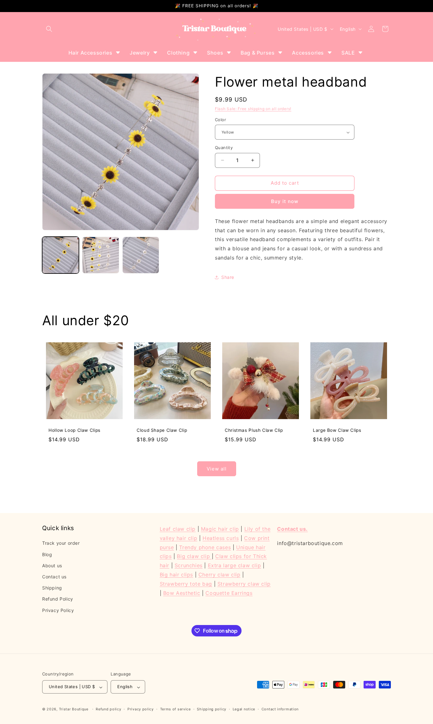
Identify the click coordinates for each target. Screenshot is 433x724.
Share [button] (227, 277)
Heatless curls (221, 538)
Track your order (61, 543)
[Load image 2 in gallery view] (100, 255)
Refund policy (108, 709)
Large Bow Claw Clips (337, 430)
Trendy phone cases (205, 547)
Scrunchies (189, 565)
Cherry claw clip (219, 574)
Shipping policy (211, 709)
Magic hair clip (220, 529)
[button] (49, 29)
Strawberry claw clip (244, 583)
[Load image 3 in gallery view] (140, 255)
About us (52, 565)
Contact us (54, 576)
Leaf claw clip (178, 529)
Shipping (52, 587)
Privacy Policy (58, 610)
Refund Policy (57, 599)
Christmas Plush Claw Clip (254, 430)
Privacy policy (140, 709)
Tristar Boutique (73, 709)
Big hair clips (176, 574)
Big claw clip (194, 556)
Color (220, 119)
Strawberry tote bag (186, 583)
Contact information (280, 709)
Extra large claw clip (234, 565)
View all (217, 468)
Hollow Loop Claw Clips (74, 430)
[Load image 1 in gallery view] (60, 255)
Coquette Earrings (228, 592)
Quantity (224, 147)
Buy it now (284, 201)
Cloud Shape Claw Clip (162, 430)
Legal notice (244, 709)
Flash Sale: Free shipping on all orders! (253, 108)
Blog (47, 554)
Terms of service (175, 709)
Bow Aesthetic (181, 592)
